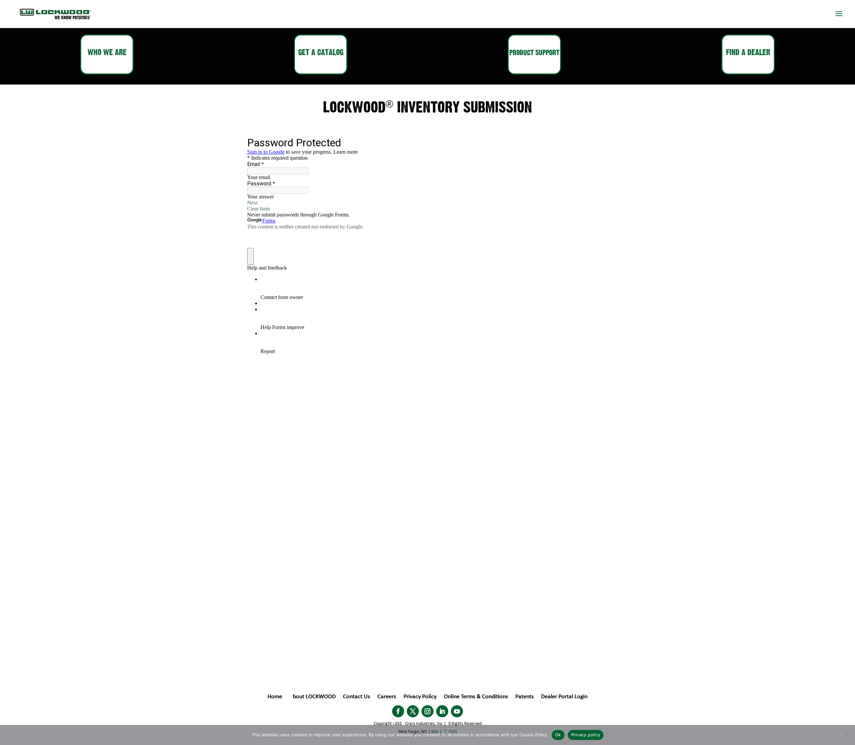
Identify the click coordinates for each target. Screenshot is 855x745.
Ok (558, 734)
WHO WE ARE (107, 52)
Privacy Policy (420, 697)
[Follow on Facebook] (398, 711)
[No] (846, 735)
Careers (386, 697)
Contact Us (356, 697)
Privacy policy (586, 734)
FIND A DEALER (748, 52)
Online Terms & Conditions (476, 697)
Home (275, 697)
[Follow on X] (413, 711)
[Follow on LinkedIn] (442, 711)
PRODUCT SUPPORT (534, 52)
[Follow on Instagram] (427, 711)
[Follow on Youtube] (457, 711)
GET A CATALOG (320, 52)
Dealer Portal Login (564, 697)
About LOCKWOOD (313, 697)
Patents (524, 697)
